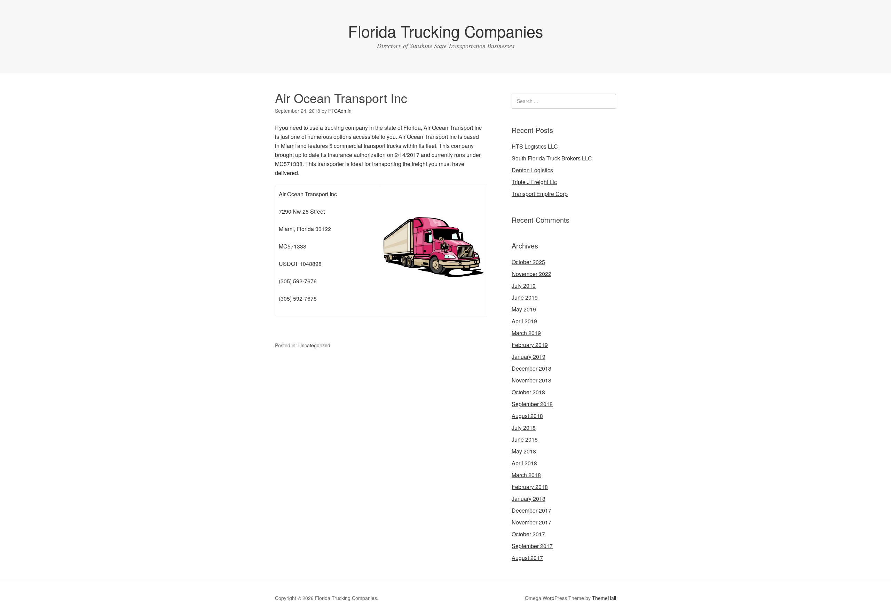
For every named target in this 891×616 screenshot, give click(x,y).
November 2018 (531, 380)
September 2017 (532, 546)
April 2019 (524, 321)
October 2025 (528, 262)
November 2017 (531, 522)
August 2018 (527, 416)
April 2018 (524, 463)
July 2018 (524, 428)
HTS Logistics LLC (535, 146)
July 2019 (524, 286)
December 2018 (531, 368)
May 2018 (524, 451)
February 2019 (530, 345)
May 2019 (524, 309)
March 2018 (526, 475)
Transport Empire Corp (540, 194)
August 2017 (527, 558)
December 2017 (531, 510)
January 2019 (528, 357)
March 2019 (526, 333)
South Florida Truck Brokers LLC (552, 158)
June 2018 (525, 439)
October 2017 (528, 534)
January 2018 (528, 499)
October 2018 (528, 392)
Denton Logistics (532, 170)
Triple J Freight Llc (534, 182)
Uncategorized (314, 345)
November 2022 (531, 274)
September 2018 (532, 404)
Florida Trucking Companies (445, 30)
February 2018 (530, 487)
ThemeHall (604, 597)
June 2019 (525, 297)
